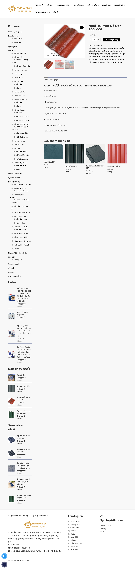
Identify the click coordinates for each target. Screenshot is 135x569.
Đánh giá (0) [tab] (54, 80)
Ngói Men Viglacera (19, 188)
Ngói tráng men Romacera (21, 241)
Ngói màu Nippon (18, 110)
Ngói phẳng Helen (20, 219)
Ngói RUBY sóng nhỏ (21, 159)
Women (11, 272)
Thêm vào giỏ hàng (111, 40)
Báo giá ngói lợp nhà (15, 32)
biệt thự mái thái (110, 48)
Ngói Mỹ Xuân (17, 42)
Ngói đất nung (79, 5)
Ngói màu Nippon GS (21, 116)
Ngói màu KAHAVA (18, 92)
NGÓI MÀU (12, 51)
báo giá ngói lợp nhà (98, 48)
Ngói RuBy (71, 534)
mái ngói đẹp (96, 51)
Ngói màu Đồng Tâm (19, 70)
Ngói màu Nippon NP (21, 120)
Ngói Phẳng (18, 84)
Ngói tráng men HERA (20, 227)
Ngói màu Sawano (18, 141)
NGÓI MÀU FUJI (17, 78)
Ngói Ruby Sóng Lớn (21, 155)
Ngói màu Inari (17, 81)
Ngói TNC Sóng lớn (21, 133)
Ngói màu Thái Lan (116, 57)
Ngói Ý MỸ (15, 249)
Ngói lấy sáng (13, 46)
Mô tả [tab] (46, 80)
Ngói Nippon (72, 540)
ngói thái (111, 59)
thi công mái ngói (105, 62)
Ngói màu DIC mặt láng (22, 66)
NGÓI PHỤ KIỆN (92, 5)
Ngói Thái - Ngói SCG (19, 163)
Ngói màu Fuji (17, 74)
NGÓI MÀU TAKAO (74, 528)
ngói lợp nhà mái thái (100, 54)
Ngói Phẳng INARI (74, 525)
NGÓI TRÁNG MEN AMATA (21, 213)
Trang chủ (39, 5)
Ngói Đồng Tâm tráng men (21, 184)
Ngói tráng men (63, 5)
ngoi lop (103, 51)
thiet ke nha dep (117, 62)
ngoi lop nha (111, 51)
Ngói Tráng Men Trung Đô (21, 245)
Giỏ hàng (103, 529)
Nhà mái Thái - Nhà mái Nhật (18, 253)
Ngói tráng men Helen (20, 216)
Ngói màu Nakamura (19, 100)
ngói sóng (104, 59)
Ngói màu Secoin (18, 145)
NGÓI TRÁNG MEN (14, 182)
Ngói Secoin (72, 531)
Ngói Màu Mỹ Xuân (18, 96)
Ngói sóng (17, 106)
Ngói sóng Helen (20, 223)
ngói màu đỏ (96, 57)
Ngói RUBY (16, 149)
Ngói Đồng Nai (17, 38)
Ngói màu (49, 5)
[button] (82, 27)
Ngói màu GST (19, 112)
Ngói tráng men (73, 549)
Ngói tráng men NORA (20, 233)
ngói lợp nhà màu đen (115, 54)
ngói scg (98, 59)
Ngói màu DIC (17, 57)
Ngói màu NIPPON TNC (20, 124)
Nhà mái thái (106, 5)
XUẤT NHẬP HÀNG (119, 5)
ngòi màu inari (105, 57)
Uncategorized (13, 264)
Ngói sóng (17, 88)
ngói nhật (92, 59)
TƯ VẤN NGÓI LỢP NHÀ (42, 12)
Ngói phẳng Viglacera (21, 191)
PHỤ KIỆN (11, 257)
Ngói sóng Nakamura (75, 543)
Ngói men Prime (20, 229)
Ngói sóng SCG (73, 537)
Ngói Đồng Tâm (73, 546)
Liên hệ (102, 532)
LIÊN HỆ (55, 12)
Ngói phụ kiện (17, 260)
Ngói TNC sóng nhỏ (21, 137)
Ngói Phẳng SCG (20, 165)
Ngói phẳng (18, 102)
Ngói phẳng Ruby (20, 151)
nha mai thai (96, 62)
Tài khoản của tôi (105, 525)
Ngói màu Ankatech (19, 53)
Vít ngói (11, 268)
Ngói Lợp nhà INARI (74, 521)
